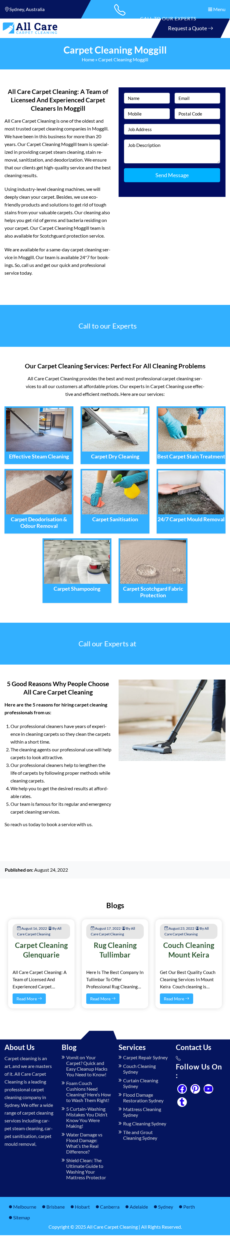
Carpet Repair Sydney (145, 1057)
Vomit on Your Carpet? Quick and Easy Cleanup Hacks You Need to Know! (87, 1065)
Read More (27, 998)
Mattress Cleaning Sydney (142, 1112)
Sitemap (21, 1217)
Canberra (109, 1206)
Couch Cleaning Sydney (139, 1069)
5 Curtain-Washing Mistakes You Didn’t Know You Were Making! (87, 1117)
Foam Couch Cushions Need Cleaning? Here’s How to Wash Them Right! (88, 1091)
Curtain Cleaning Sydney (140, 1083)
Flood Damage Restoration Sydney (143, 1097)
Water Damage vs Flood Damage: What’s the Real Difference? (84, 1143)
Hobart (82, 1206)
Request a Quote (188, 28)
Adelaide (139, 1206)
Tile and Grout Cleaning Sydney (140, 1135)
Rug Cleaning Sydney (144, 1123)
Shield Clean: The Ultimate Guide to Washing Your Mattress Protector (86, 1168)
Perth (189, 1206)
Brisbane (55, 1206)
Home (88, 59)
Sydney (165, 1206)
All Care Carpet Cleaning (112, 1227)
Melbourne (24, 1206)
